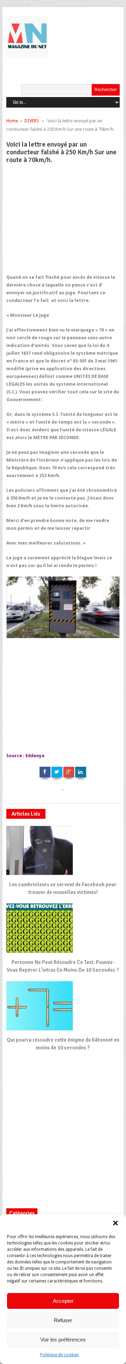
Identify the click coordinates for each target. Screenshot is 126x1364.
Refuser (63, 1320)
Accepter (63, 1301)
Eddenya (35, 755)
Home (12, 120)
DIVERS (31, 120)
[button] (115, 1223)
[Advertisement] (61, 222)
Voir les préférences (63, 1340)
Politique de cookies (59, 1354)
